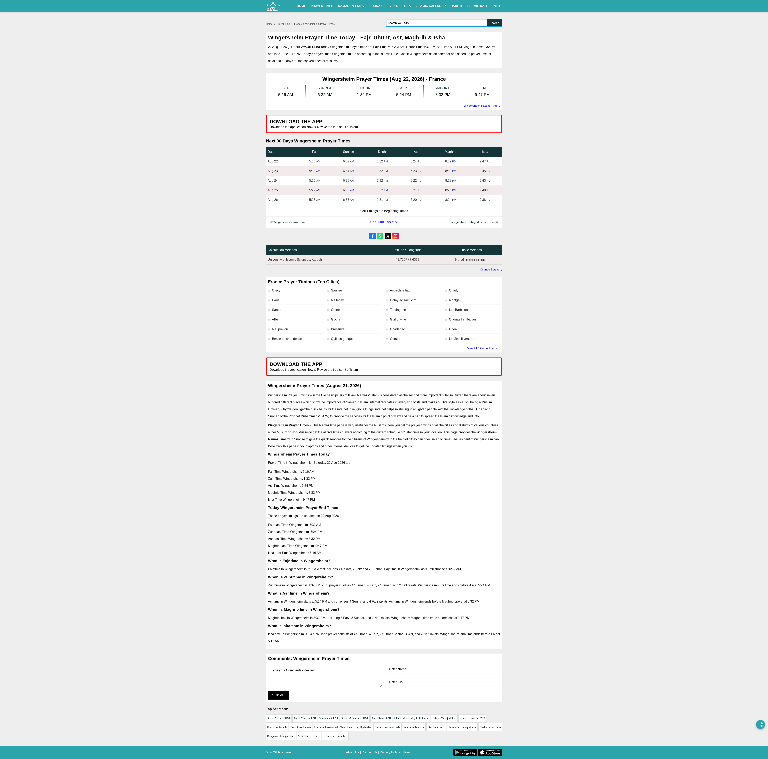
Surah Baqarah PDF (278, 718)
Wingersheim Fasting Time (481, 105)
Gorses (395, 338)
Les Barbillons (459, 309)
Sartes (276, 309)
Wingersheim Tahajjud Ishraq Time (473, 222)
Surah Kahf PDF (328, 718)
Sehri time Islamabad (335, 736)
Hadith (456, 6)
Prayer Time (283, 24)
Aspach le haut (400, 290)
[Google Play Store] (443, 123)
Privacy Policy (390, 752)
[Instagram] (395, 236)
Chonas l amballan (462, 319)
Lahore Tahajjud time (444, 718)
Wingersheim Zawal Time (289, 222)
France (298, 24)
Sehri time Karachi (309, 736)
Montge (454, 300)
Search (494, 22)
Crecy (276, 290)
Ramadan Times (351, 6)
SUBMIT (278, 695)
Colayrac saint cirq (403, 300)
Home (301, 6)
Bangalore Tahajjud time (281, 736)
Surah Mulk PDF (381, 718)
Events (393, 6)
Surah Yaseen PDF (305, 718)
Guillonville (398, 319)
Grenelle (337, 309)
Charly (453, 290)
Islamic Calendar (431, 6)
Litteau (454, 329)
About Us (352, 752)
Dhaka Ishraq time (490, 727)
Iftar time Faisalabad (326, 727)
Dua (407, 6)
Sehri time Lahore (300, 727)
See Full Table (382, 222)
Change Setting (490, 269)
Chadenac (397, 329)
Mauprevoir (280, 329)
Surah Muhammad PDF (354, 718)
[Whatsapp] (380, 236)
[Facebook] (372, 236)
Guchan (336, 319)
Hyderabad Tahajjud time (462, 727)
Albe (275, 319)
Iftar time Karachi (277, 727)
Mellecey (337, 300)
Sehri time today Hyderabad (356, 727)
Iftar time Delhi (436, 727)
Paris (275, 300)
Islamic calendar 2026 (472, 718)
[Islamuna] (273, 6)
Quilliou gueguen (343, 338)
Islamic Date (477, 6)
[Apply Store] (480, 123)
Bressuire (338, 329)
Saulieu (336, 290)
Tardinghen (398, 309)
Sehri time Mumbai (413, 727)
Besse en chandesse (287, 338)
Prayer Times (322, 6)
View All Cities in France (482, 348)
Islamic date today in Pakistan (411, 718)
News (406, 752)
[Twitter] (388, 236)
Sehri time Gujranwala (387, 727)
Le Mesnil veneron (462, 338)
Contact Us (369, 752)
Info (496, 6)
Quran (377, 6)
